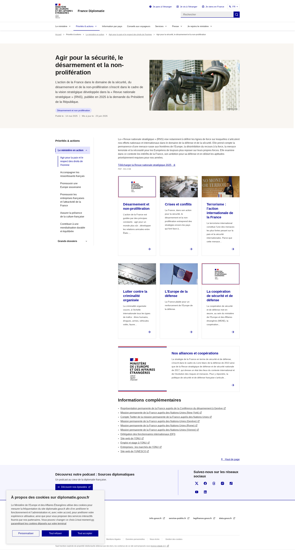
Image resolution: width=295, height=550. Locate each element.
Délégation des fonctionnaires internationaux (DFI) (147, 434)
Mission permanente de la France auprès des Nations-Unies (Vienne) (158, 430)
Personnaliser (25, 533)
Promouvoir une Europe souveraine (70, 185)
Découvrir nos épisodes (74, 487)
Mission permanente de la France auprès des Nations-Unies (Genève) (158, 421)
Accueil (58, 34)
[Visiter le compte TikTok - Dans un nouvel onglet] (231, 483)
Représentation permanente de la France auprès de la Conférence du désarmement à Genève (171, 408)
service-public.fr (178, 518)
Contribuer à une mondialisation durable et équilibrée (72, 228)
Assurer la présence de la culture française (72, 215)
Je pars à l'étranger (162, 6)
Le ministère (61, 26)
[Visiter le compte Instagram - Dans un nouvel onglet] (222, 483)
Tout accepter (85, 533)
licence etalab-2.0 (158, 546)
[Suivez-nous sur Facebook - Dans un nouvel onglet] (205, 483)
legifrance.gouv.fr (202, 518)
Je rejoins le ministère (198, 26)
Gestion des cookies (173, 539)
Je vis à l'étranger (188, 6)
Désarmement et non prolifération (73, 110)
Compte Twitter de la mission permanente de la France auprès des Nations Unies (164, 417)
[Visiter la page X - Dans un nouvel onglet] (197, 483)
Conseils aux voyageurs (138, 26)
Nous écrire (154, 539)
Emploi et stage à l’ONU (133, 442)
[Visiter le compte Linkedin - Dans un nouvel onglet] (205, 492)
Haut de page (232, 459)
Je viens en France (215, 6)
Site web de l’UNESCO (133, 451)
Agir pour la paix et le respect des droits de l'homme (130, 34)
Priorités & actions (84, 26)
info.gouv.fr (155, 518)
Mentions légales (113, 539)
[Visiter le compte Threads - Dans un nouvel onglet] (214, 483)
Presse (175, 26)
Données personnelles (135, 539)
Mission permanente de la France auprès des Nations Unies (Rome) (157, 425)
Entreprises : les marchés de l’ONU (139, 447)
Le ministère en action (95, 34)
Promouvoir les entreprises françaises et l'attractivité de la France (72, 200)
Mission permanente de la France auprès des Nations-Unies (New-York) (159, 412)
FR (233, 6)
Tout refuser (55, 533)
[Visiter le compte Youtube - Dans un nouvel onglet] (197, 492)
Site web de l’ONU (130, 438)
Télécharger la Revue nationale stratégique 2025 (145, 165)
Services (159, 26)
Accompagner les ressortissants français (72, 174)
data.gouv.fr (225, 518)
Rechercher (237, 15)
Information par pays (112, 26)
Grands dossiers (67, 241)
